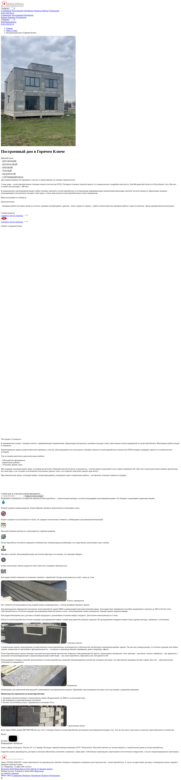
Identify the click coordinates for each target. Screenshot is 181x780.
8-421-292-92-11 (7, 13)
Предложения (17, 11)
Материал (27, 775)
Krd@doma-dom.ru (8, 22)
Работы (45, 11)
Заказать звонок (46, 769)
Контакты (5, 769)
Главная (9, 28)
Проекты (37, 11)
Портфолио (28, 11)
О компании (6, 11)
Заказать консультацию (34, 496)
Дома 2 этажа (11, 30)
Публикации (54, 11)
